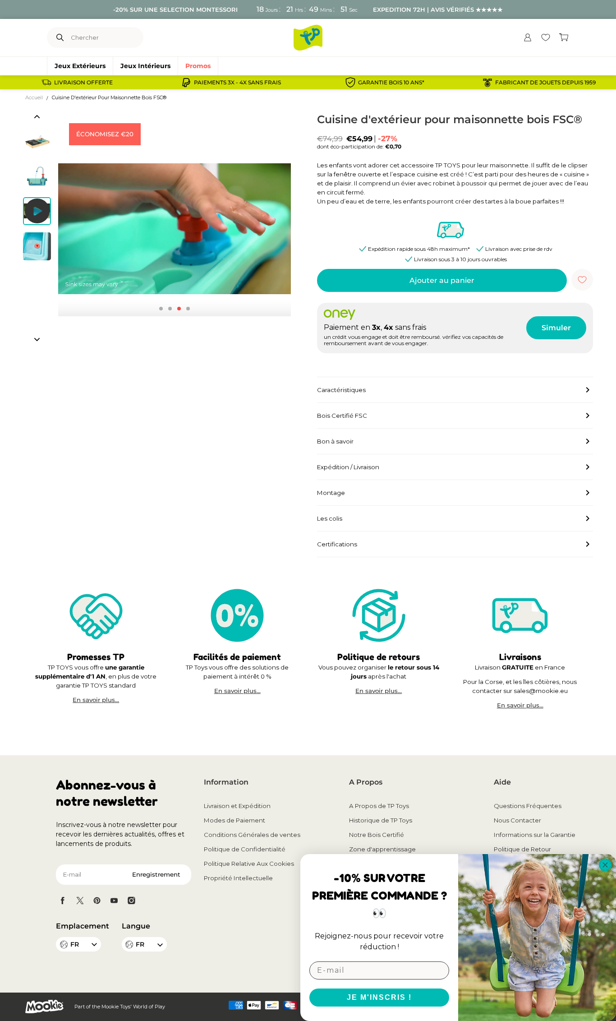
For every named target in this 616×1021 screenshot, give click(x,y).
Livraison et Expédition (237, 805)
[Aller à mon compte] (527, 37)
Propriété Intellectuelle (238, 878)
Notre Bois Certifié (376, 834)
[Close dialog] (605, 865)
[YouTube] (114, 900)
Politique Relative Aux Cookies (249, 863)
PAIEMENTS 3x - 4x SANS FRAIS (237, 82)
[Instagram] (131, 900)
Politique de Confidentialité (244, 849)
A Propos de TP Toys (379, 805)
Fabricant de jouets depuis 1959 (545, 82)
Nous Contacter (517, 820)
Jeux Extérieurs (80, 66)
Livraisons (520, 656)
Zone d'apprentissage (382, 849)
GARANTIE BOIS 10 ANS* (391, 82)
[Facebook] (62, 900)
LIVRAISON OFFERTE (83, 82)
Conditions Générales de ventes (252, 834)
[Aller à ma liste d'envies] (545, 37)
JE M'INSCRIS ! (379, 997)
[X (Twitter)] (80, 900)
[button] (37, 116)
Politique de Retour (522, 849)
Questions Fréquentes (527, 805)
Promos (198, 66)
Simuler (556, 327)
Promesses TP (95, 656)
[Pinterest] (97, 900)
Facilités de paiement (237, 656)
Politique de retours (378, 656)
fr (140, 944)
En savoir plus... (96, 700)
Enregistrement (156, 874)
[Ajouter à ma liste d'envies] (582, 280)
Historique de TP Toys (380, 820)
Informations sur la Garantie (534, 834)
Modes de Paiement (234, 820)
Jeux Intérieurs (145, 66)
